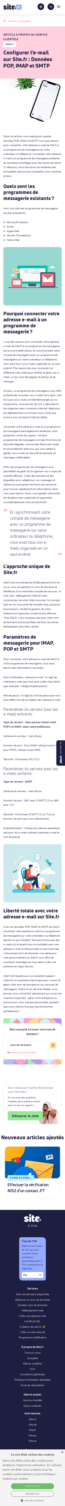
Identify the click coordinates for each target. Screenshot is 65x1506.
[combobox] (32, 1275)
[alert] (32, 1477)
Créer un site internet (32, 1332)
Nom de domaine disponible (32, 1294)
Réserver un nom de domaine (32, 1299)
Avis (32, 1368)
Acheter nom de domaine (32, 1305)
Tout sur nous (32, 1352)
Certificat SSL (32, 1321)
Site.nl (32, 1419)
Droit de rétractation (32, 1385)
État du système (32, 1363)
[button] (32, 1500)
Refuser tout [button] (33, 1493)
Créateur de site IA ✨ (33, 1326)
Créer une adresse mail (32, 1316)
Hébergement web (32, 1310)
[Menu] (58, 6)
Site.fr (32, 1430)
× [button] (62, 1452)
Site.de (32, 1424)
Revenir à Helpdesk (19, 21)
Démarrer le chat (25, 1115)
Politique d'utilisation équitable (32, 1379)
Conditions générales (32, 1374)
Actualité (32, 1358)
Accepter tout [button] (32, 1486)
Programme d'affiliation (32, 1337)
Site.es (32, 1440)
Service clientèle (32, 1400)
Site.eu (32, 1435)
